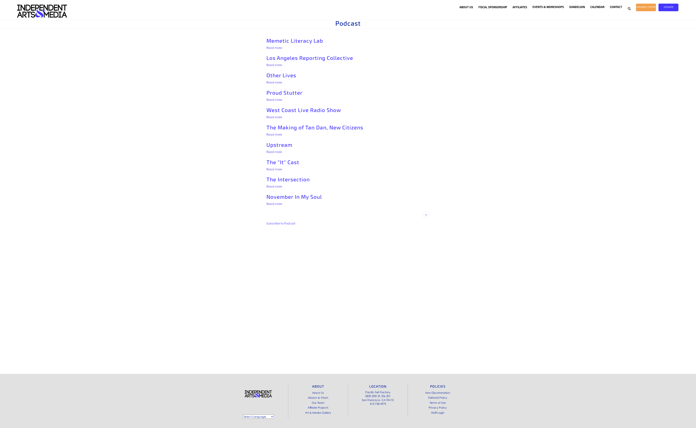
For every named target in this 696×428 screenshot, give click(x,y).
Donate (668, 7)
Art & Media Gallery (318, 412)
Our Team (318, 402)
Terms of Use (438, 402)
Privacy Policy (438, 407)
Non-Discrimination (437, 392)
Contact (616, 7)
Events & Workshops (548, 7)
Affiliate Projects (318, 407)
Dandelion (577, 7)
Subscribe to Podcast (280, 223)
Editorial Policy (437, 397)
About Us (318, 392)
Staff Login (437, 412)
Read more (274, 48)
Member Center (646, 7)
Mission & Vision (318, 397)
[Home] (42, 11)
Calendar (597, 7)
